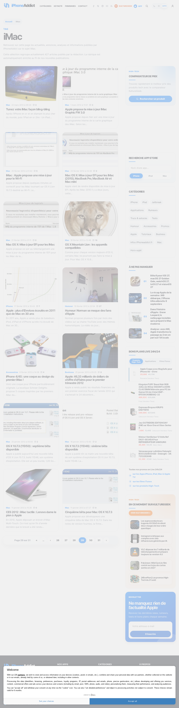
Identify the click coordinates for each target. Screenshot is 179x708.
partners (21, 675)
